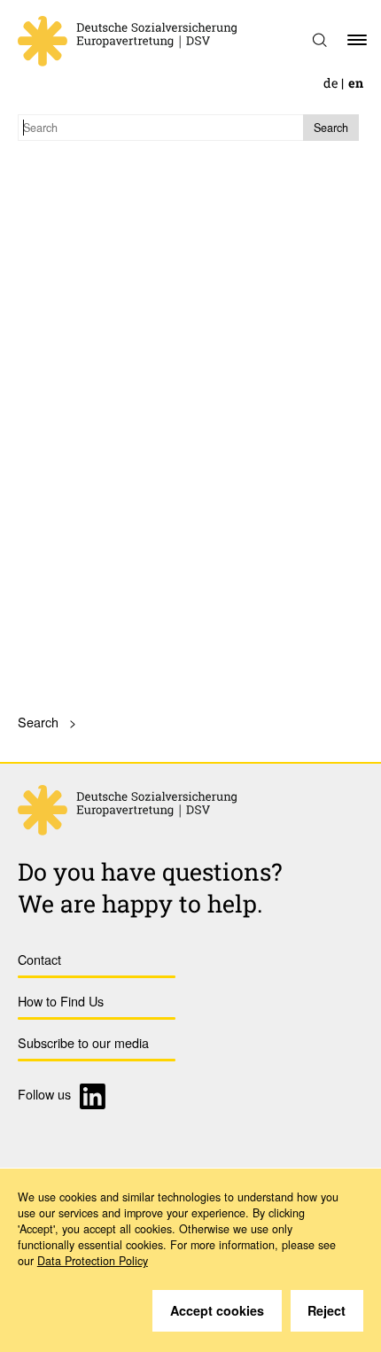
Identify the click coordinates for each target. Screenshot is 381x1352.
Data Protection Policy (92, 1261)
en (355, 82)
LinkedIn (95, 1096)
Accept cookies (217, 1310)
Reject (326, 1310)
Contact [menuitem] (39, 959)
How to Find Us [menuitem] (61, 1000)
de (330, 82)
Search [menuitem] (38, 721)
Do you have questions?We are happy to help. (150, 887)
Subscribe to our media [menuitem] (83, 1042)
